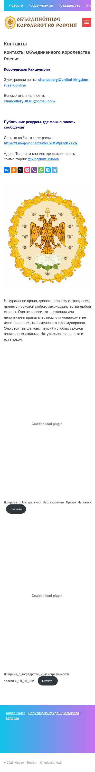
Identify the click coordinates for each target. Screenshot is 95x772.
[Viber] (34, 170)
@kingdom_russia (43, 159)
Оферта (12, 717)
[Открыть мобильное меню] (86, 22)
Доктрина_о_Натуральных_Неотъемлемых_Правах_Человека (47, 502)
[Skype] (48, 170)
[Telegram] (54, 170)
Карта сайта (15, 712)
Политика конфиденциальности (53, 712)
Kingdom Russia (40, 22)
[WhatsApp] (41, 170)
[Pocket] (27, 170)
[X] (20, 170)
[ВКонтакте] (7, 170)
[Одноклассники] (14, 170)
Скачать (16, 509)
